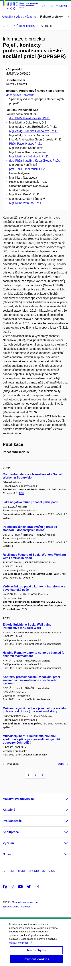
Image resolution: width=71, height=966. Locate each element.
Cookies (25, 906)
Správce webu (11, 906)
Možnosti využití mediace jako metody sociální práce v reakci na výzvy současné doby (34, 710)
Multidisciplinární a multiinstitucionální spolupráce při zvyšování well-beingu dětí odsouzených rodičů (31, 739)
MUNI (21, 870)
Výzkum (8, 843)
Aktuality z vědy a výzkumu (19, 16)
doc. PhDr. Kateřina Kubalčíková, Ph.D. (34, 160)
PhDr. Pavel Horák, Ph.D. (25, 143)
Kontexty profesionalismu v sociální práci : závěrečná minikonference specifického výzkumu (32, 680)
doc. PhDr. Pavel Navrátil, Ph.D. (29, 118)
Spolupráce (11, 832)
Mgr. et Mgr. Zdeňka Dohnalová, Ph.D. (33, 131)
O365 (51, 870)
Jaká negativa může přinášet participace (30, 502)
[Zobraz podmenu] (62, 798)
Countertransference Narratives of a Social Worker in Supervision (32, 476)
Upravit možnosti (18, 942)
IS (4, 870)
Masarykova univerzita (19, 95)
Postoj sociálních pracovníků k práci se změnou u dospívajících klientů (30, 528)
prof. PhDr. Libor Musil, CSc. (27, 169)
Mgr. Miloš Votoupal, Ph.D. (26, 203)
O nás (7, 854)
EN (50, 6)
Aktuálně (9, 809)
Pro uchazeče (12, 820)
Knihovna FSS (36, 870)
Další (61, 763)
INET (12, 870)
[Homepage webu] (20, 5)
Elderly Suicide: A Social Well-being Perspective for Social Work (27, 626)
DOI (21, 493)
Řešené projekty (51, 16)
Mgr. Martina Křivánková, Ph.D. (29, 156)
